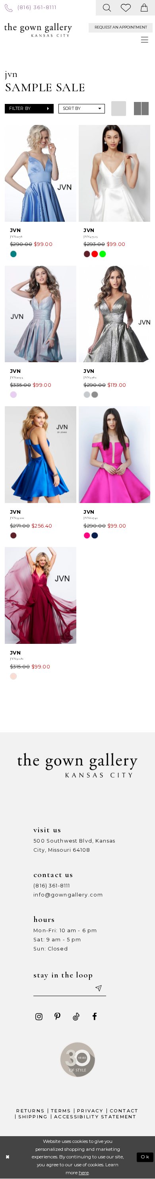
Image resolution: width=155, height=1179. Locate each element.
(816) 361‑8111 (51, 886)
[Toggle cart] (144, 7)
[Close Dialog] (8, 1157)
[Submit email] (98, 989)
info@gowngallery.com (68, 895)
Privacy (90, 1111)
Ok (145, 1157)
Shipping (33, 1116)
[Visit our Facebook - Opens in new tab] (95, 1017)
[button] (29, 109)
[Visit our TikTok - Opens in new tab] (76, 1017)
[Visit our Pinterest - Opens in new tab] (57, 1017)
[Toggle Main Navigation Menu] (144, 40)
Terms (61, 1111)
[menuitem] (31, 7)
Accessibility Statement (95, 1116)
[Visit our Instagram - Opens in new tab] (39, 1017)
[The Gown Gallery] (38, 30)
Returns (30, 1111)
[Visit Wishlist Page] (126, 7)
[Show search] (107, 7)
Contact (124, 1111)
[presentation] (40, 173)
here (84, 1172)
